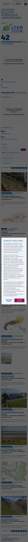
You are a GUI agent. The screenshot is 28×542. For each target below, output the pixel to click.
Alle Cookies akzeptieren (19, 300)
